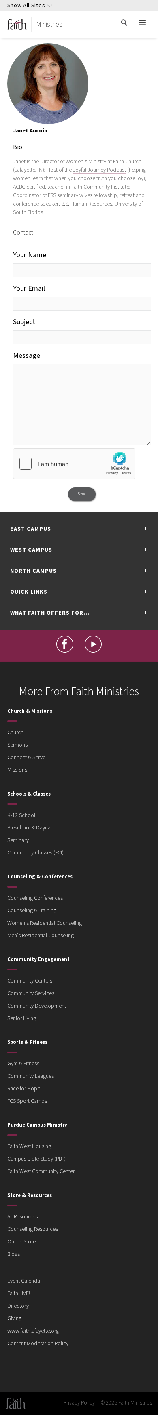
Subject (24, 322)
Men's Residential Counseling (40, 936)
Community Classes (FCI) (35, 853)
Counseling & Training (31, 911)
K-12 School (21, 815)
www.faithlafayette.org (33, 1331)
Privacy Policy (79, 1403)
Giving (14, 1318)
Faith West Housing (29, 1146)
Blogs (13, 1254)
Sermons (17, 745)
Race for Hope (23, 1089)
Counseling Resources (32, 1229)
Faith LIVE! (18, 1293)
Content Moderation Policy (37, 1343)
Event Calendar (24, 1281)
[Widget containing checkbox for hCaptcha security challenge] (74, 463)
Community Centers (29, 981)
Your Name (29, 255)
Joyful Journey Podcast (99, 170)
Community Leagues (30, 1076)
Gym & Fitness (23, 1064)
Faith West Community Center (41, 1171)
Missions (17, 770)
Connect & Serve (26, 758)
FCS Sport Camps (27, 1101)
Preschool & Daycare (31, 828)
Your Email (29, 288)
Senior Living (21, 1018)
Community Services (30, 993)
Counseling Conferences (35, 898)
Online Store (21, 1242)
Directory (18, 1306)
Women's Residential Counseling (44, 923)
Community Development (36, 1006)
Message (26, 356)
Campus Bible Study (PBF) (36, 1159)
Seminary (18, 840)
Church (15, 732)
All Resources (22, 1217)
